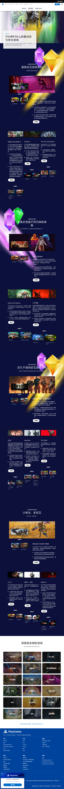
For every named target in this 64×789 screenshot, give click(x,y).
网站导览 (59, 786)
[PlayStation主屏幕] (2, 4)
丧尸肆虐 (12, 144)
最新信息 (25, 4)
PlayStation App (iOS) (46, 760)
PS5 (9, 4)
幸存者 (18, 154)
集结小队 (36, 407)
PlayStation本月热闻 (11, 735)
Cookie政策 (53, 786)
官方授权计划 (25, 769)
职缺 (4, 742)
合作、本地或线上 (50, 313)
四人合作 (46, 149)
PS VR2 (24, 744)
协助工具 (44, 742)
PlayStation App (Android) (47, 762)
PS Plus (17, 4)
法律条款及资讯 (35, 786)
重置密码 (5, 765)
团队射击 (24, 8)
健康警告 (25, 763)
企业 (4, 748)
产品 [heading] (24, 738)
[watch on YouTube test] (15, 100)
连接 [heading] (43, 755)
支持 (30, 4)
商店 (5, 4)
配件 (21, 4)
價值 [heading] (43, 738)
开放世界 (30, 590)
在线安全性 (44, 744)
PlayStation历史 (6, 750)
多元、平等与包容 (46, 746)
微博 (43, 758)
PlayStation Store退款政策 (28, 759)
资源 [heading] (24, 755)
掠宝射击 (31, 8)
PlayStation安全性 (7, 759)
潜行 (34, 443)
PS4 (24, 742)
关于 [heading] (4, 738)
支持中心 (5, 757)
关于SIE (5, 740)
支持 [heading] (4, 755)
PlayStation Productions (8, 746)
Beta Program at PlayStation (48, 764)
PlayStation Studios (7, 744)
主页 (4, 735)
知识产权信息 (25, 765)
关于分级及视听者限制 (27, 761)
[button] (15, 102)
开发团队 (25, 767)
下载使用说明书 (6, 769)
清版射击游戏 (38, 8)
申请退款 (5, 767)
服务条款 (25, 757)
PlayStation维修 (6, 763)
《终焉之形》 (12, 450)
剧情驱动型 (30, 444)
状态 (4, 761)
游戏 (13, 4)
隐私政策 (41, 786)
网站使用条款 (47, 786)
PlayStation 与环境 (46, 740)
